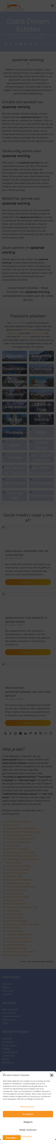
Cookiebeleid (26, 1136)
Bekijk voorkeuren (28, 1130)
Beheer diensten (27, 1106)
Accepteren (28, 1114)
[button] (51, 1075)
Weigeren (28, 1122)
